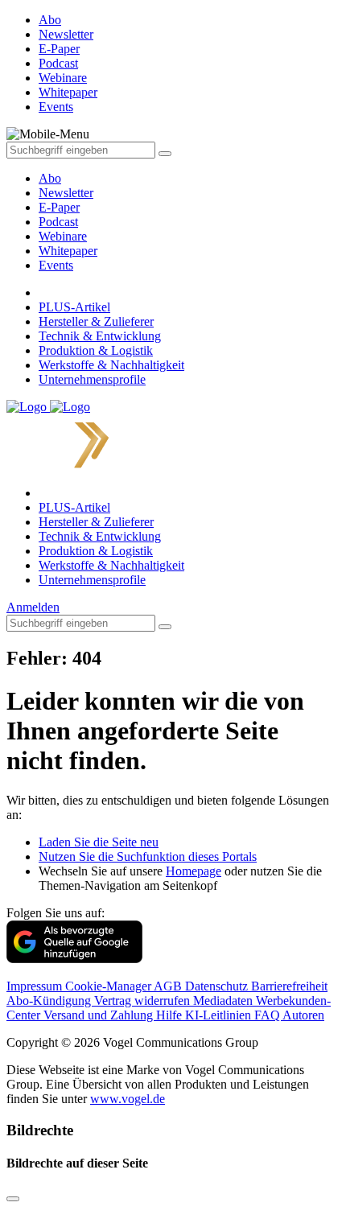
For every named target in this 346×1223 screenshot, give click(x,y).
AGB (169, 986)
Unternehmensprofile (92, 379)
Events (56, 265)
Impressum (35, 986)
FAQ (268, 1015)
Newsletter (66, 193)
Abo (50, 178)
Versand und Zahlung (99, 1015)
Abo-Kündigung (50, 1000)
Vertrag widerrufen (143, 1000)
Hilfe (170, 1015)
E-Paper (59, 207)
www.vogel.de (127, 1099)
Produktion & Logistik (96, 350)
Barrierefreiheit (289, 986)
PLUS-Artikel (74, 307)
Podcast (58, 222)
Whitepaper (68, 250)
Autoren (303, 1015)
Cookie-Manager (109, 986)
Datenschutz (218, 986)
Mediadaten (224, 1000)
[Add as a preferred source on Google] (74, 959)
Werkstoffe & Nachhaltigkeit (111, 365)
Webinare (63, 236)
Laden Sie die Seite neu (99, 842)
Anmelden (33, 607)
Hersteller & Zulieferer (96, 321)
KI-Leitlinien (219, 1015)
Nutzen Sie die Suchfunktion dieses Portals (148, 856)
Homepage (193, 871)
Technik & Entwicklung (100, 336)
